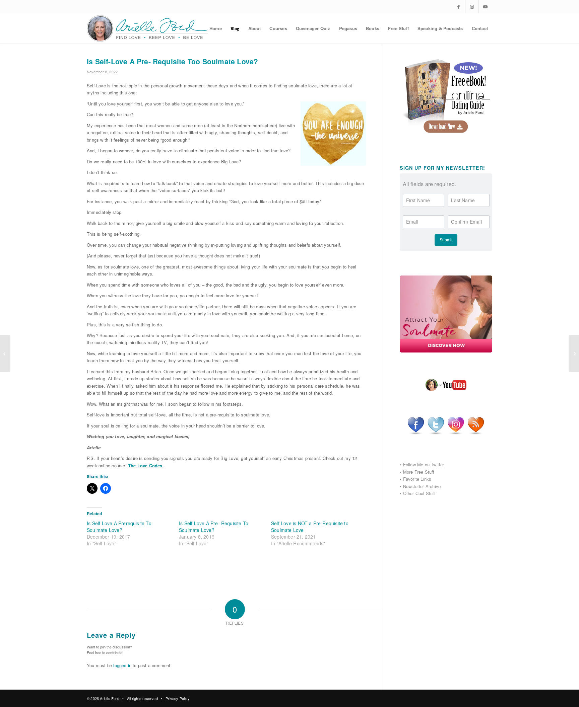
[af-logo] (148, 28)
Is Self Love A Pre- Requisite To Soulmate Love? (213, 526)
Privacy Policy (178, 698)
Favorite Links (417, 479)
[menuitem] (215, 28)
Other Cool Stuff (419, 493)
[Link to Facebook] (458, 6)
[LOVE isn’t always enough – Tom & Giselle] (5, 353)
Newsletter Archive (422, 486)
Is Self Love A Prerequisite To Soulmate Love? (119, 526)
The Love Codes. (146, 465)
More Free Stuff (419, 472)
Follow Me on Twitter (423, 464)
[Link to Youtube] (485, 6)
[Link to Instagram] (471, 6)
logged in (122, 665)
